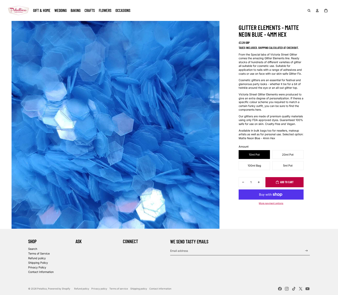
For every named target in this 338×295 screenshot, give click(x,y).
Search (32, 248)
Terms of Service (39, 253)
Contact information (160, 288)
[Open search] (309, 10)
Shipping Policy (38, 262)
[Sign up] (306, 250)
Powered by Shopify (59, 288)
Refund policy (37, 258)
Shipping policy (138, 288)
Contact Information (41, 271)
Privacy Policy (37, 267)
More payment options (271, 203)
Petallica (42, 288)
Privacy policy (99, 288)
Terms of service (118, 288)
